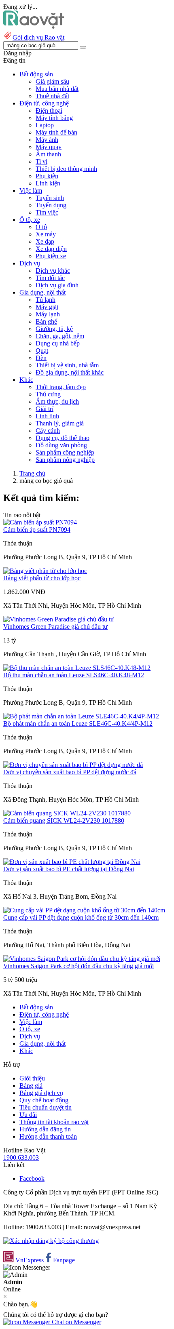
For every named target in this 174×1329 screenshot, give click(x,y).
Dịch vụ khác (53, 270)
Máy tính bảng (54, 117)
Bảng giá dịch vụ (41, 1092)
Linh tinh (47, 416)
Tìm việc (47, 212)
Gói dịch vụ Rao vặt (38, 37)
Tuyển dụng (51, 205)
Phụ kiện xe (51, 256)
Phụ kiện (47, 176)
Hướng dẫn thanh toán (48, 1136)
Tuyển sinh (50, 197)
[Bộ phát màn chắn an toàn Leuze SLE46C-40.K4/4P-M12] (81, 716)
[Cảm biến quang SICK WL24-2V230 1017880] (67, 813)
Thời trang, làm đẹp (61, 386)
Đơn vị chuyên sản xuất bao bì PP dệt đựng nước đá (69, 772)
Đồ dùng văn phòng (61, 445)
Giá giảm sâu (52, 81)
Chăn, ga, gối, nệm (60, 336)
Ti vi (41, 161)
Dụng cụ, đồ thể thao (62, 437)
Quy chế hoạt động (43, 1100)
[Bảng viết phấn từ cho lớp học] (45, 570)
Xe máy (46, 234)
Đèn (41, 357)
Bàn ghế (46, 321)
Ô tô (41, 226)
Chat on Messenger (75, 1321)
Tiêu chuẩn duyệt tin (45, 1107)
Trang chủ (32, 473)
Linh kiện (48, 183)
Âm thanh (48, 154)
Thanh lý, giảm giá (60, 423)
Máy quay (49, 146)
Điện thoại (49, 110)
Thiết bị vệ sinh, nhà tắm (67, 365)
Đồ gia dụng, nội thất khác (70, 372)
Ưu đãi (28, 1114)
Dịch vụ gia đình (57, 285)
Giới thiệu (32, 1078)
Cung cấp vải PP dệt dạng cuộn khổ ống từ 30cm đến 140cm (81, 917)
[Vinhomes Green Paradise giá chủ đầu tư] (58, 619)
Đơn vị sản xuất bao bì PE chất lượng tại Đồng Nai (68, 869)
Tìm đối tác (50, 277)
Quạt (42, 350)
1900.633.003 (21, 1157)
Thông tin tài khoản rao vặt (54, 1121)
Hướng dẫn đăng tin (45, 1129)
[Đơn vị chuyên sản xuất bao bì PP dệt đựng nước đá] (73, 764)
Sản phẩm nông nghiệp (65, 459)
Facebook (32, 1178)
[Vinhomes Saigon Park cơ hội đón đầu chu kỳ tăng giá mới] (81, 958)
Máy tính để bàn (56, 132)
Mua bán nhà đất (57, 88)
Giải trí (44, 408)
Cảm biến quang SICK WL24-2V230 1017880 (63, 820)
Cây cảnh (48, 430)
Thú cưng (48, 394)
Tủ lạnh (45, 299)
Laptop (45, 125)
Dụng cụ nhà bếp (58, 343)
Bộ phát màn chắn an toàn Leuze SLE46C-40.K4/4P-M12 (78, 723)
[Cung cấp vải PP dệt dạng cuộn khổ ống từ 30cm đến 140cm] (84, 910)
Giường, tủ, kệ (54, 328)
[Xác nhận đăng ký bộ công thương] (51, 1240)
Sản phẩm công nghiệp (65, 452)
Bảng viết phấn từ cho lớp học (42, 578)
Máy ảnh (47, 139)
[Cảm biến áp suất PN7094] (40, 522)
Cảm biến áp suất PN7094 (36, 529)
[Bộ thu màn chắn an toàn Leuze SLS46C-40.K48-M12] (77, 667)
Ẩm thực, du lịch (57, 401)
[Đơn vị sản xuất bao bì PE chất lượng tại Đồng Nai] (71, 861)
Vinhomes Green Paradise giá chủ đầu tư (55, 626)
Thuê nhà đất (52, 96)
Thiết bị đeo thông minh (66, 168)
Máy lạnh (48, 314)
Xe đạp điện (51, 248)
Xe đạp (45, 241)
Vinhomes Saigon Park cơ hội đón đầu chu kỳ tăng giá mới (78, 966)
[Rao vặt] (33, 26)
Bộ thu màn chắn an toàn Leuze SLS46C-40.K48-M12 (73, 675)
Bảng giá (30, 1085)
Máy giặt (47, 306)
